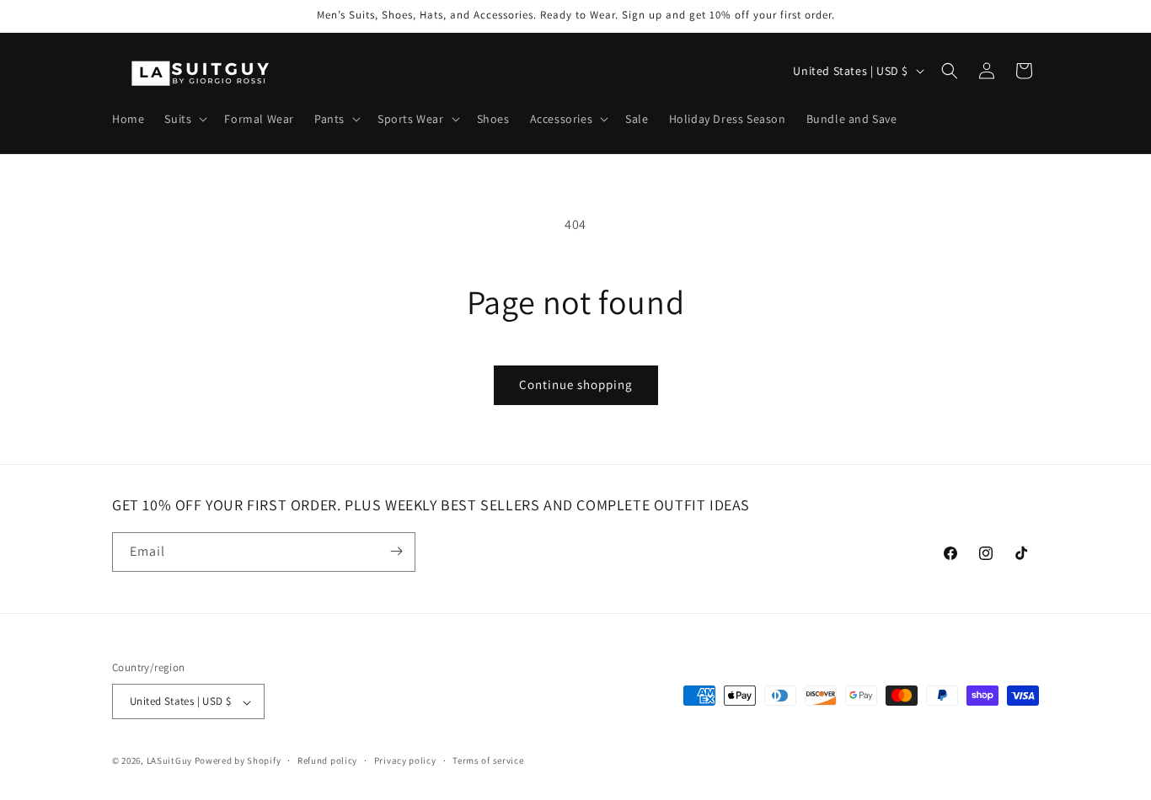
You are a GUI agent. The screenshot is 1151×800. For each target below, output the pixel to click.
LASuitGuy (169, 761)
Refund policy (327, 760)
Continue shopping (576, 384)
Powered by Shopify (238, 761)
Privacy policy (405, 760)
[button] (184, 118)
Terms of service (487, 760)
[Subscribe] (396, 551)
